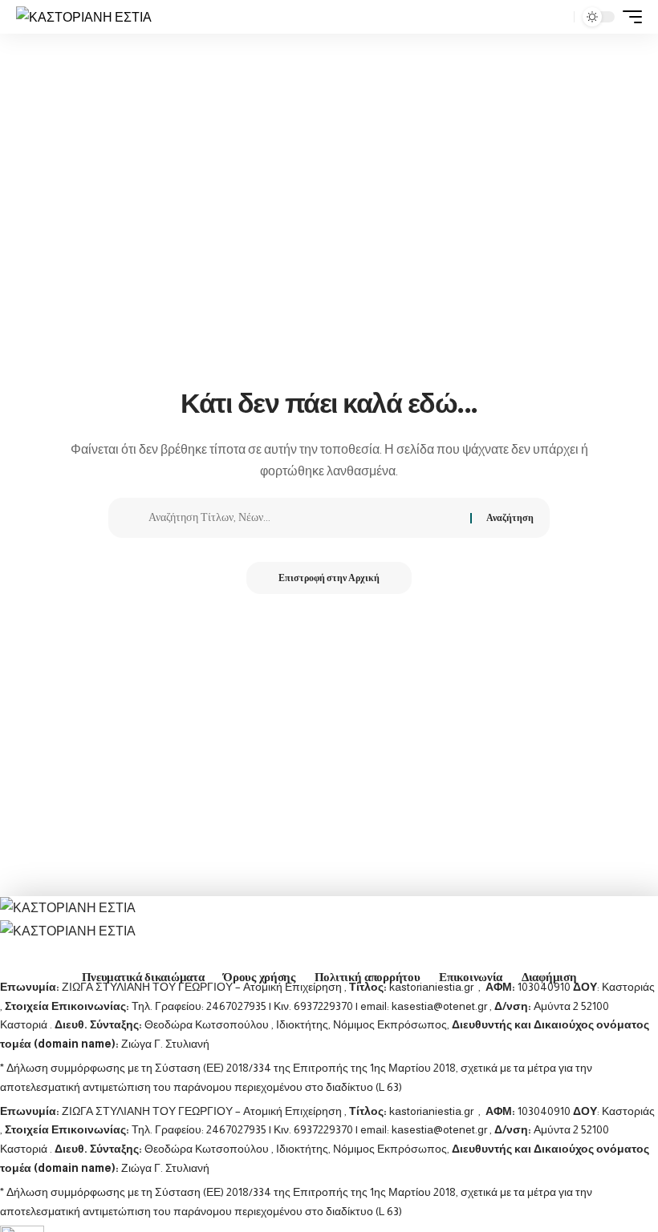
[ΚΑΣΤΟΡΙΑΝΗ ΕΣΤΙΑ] (84, 17)
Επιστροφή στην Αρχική (329, 578)
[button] (558, 17)
